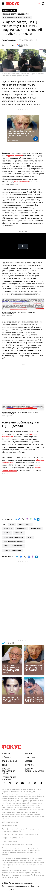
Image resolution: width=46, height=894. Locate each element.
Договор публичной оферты (34, 770)
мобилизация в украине (13, 546)
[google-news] (34, 783)
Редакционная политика (9, 778)
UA (38, 3)
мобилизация (25, 524)
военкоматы (36, 528)
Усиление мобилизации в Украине (16, 17)
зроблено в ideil (8, 890)
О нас (4, 765)
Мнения (28, 753)
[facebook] (3, 783)
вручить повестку (15, 156)
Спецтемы (30, 757)
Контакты (35, 886)
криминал (22, 528)
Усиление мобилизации (14, 541)
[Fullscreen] (42, 301)
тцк (30, 537)
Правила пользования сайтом (8, 771)
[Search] (43, 3)
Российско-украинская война (15, 14)
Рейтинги (6, 757)
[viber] (28, 783)
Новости (6, 753)
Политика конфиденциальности (15, 886)
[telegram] (16, 783)
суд (12, 524)
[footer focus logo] (11, 747)
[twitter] (10, 783)
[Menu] (3, 3)
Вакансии (29, 765)
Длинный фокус (9, 761)
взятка (7, 533)
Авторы (28, 761)
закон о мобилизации (13, 550)
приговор (8, 528)
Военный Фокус (9, 10)
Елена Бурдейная (9, 40)
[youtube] (22, 783)
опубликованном (21, 181)
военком (19, 533)
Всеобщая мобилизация (14, 537)
